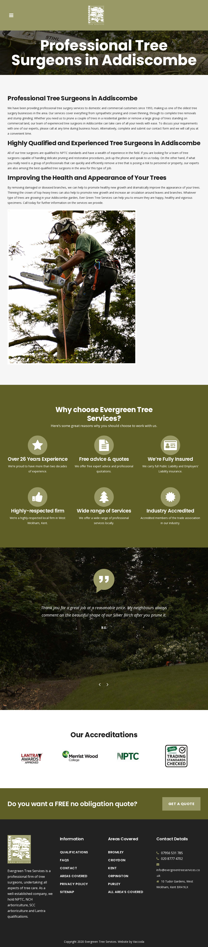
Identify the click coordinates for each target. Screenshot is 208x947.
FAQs (64, 860)
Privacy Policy (74, 884)
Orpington (118, 876)
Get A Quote (181, 803)
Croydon (117, 860)
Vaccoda (138, 942)
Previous (100, 685)
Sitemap (67, 892)
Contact (68, 868)
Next (108, 685)
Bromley (116, 852)
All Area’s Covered (125, 892)
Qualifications (74, 852)
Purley (114, 884)
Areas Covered (74, 876)
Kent (112, 868)
